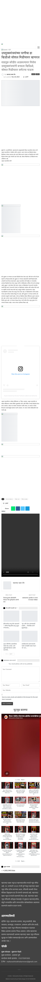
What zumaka (24, 499)
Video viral (17, 499)
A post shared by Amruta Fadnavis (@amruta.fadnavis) (20, 395)
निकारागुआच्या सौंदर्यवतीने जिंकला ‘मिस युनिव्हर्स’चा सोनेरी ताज (11, 600)
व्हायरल (33, 74)
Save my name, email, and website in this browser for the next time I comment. (20, 698)
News (19, 969)
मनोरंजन (37, 74)
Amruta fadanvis (9, 499)
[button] (23, 780)
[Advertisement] (20, 21)
